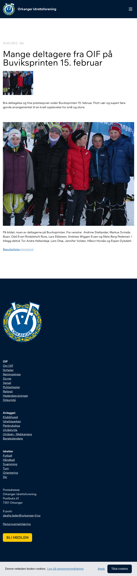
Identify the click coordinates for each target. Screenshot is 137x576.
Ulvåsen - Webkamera (17, 434)
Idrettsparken (12, 421)
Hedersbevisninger (15, 395)
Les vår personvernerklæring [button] (65, 568)
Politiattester (11, 387)
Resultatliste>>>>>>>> (18, 249)
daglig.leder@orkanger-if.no (21, 515)
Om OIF (8, 365)
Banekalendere (13, 438)
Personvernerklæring (17, 524)
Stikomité (9, 400)
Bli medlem (17, 537)
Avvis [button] (101, 568)
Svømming (10, 464)
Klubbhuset (10, 417)
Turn (6, 468)
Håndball (9, 460)
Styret (7, 378)
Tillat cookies (119, 568)
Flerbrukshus (11, 425)
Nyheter (8, 370)
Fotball (7, 455)
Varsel (7, 383)
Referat (8, 391)
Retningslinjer (12, 374)
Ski (5, 477)
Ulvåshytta (10, 430)
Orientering (10, 472)
